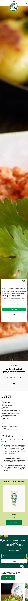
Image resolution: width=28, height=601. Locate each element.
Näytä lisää (8, 578)
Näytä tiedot (20, 304)
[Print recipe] (14, 384)
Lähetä (14, 561)
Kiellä (14, 318)
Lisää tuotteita (14, 522)
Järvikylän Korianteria (9, 412)
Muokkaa (13, 314)
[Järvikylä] (14, 6)
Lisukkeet (14, 366)
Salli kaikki (14, 309)
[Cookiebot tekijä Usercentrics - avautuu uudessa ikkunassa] (20, 281)
